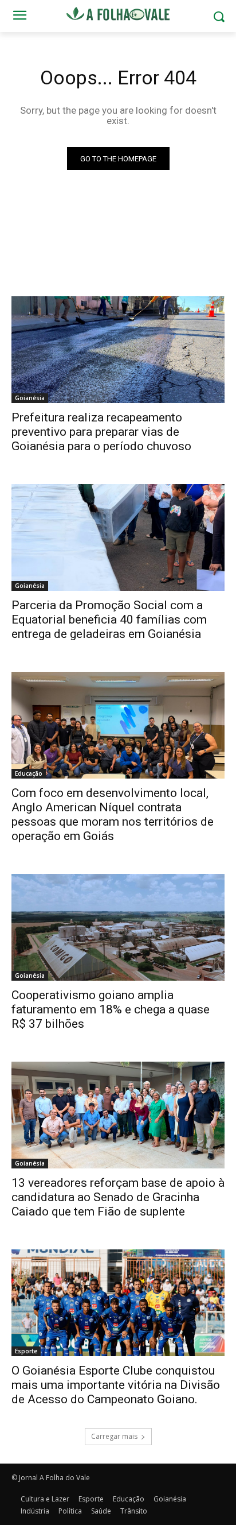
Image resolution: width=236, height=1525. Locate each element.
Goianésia (30, 398)
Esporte (26, 1351)
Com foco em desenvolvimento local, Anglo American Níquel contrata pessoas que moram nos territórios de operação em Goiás (112, 814)
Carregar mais (114, 1436)
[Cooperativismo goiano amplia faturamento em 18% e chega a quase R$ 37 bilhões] (118, 927)
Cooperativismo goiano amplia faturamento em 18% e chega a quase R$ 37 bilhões (110, 1009)
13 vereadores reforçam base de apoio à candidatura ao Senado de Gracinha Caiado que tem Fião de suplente (118, 1197)
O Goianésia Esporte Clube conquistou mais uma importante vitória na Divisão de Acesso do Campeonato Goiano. (115, 1385)
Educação (28, 773)
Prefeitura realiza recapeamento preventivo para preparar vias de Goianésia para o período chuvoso (101, 432)
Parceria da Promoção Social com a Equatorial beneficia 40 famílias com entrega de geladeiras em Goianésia (109, 619)
